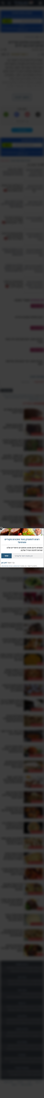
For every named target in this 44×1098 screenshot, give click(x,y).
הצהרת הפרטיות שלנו (7, 566)
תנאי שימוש (17, 566)
